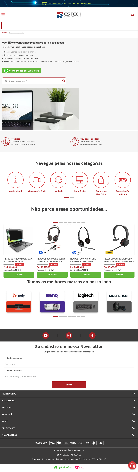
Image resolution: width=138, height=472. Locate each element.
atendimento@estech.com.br (66, 61)
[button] (4, 14)
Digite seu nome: (14, 358)
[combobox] (34, 80)
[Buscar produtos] (63, 81)
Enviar (69, 384)
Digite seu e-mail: (14, 370)
